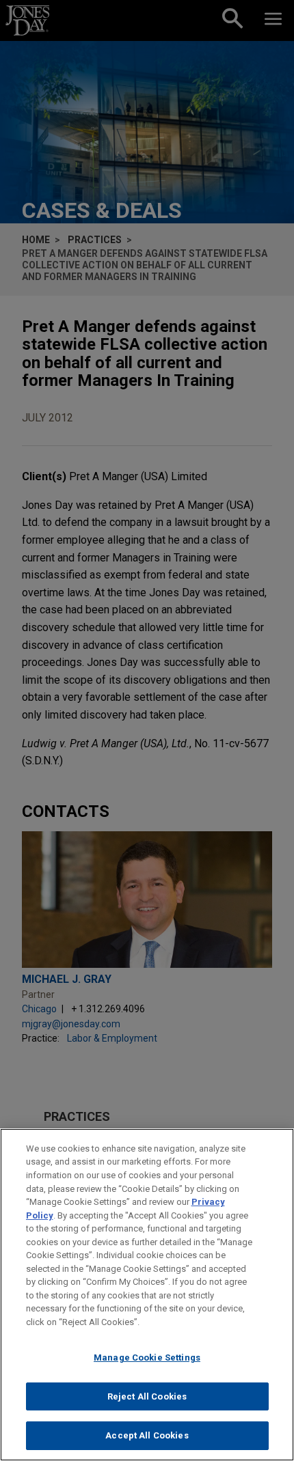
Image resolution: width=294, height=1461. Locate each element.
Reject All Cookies (147, 1396)
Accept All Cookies (146, 1435)
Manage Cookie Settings (147, 1357)
